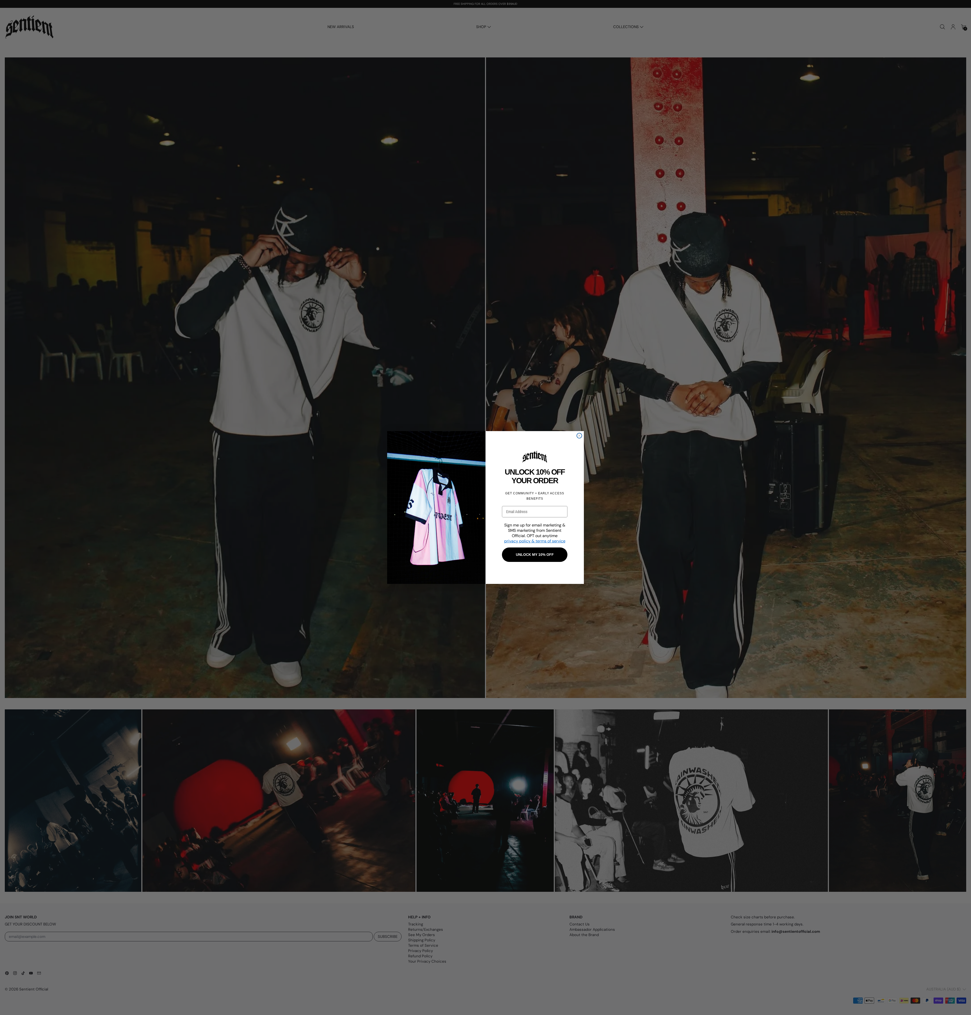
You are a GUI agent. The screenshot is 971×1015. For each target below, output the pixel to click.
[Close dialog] (579, 435)
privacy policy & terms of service (534, 541)
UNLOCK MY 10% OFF (535, 555)
